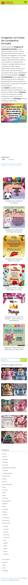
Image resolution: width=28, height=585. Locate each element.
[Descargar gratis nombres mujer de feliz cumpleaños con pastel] (7, 374)
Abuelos (6, 526)
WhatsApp (5, 570)
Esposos (6, 532)
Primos (5, 551)
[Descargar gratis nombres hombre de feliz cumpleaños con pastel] (20, 374)
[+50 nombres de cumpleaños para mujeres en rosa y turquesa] (7, 405)
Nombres (4, 515)
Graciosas (5, 498)
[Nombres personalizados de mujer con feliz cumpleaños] (20, 437)
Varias (4, 568)
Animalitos (5, 462)
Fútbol (4, 495)
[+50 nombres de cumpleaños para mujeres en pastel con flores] (20, 421)
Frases (4, 492)
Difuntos (4, 481)
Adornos (4, 456)
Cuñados (6, 529)
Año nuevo (5, 465)
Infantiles (4, 503)
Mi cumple (5, 509)
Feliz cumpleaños (7, 484)
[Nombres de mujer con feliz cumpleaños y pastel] (20, 405)
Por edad (4, 562)
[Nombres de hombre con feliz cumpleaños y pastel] (20, 390)
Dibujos (4, 479)
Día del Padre (6, 476)
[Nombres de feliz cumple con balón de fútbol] (7, 437)
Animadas (5, 459)
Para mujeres (6, 559)
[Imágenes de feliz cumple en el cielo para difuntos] (7, 421)
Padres (5, 548)
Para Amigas (5, 517)
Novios (5, 546)
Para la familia (6, 523)
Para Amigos (5, 520)
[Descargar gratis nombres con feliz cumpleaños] (7, 390)
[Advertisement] (14, 21)
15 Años (4, 454)
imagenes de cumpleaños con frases (11, 164)
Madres (6, 543)
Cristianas (5, 470)
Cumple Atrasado (7, 473)
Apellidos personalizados (9, 468)
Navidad (4, 512)
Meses (4, 506)
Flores (4, 487)
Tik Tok (4, 565)
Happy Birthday (6, 501)
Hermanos (6, 537)
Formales (4, 490)
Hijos (5, 540)
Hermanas (6, 535)
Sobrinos (6, 554)
